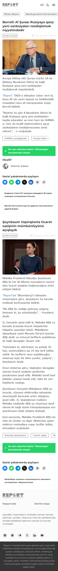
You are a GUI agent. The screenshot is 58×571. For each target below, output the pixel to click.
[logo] (10, 5)
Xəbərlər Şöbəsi (19, 166)
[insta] (12, 535)
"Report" (7, 295)
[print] (37, 182)
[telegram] (17, 182)
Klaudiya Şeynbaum (15, 435)
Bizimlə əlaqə (42, 503)
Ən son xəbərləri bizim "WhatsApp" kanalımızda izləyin (28, 151)
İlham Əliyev (11, 14)
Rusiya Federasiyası (43, 138)
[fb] (4, 182)
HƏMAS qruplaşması (15, 138)
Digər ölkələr (10, 36)
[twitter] (24, 182)
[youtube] (42, 535)
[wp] (11, 182)
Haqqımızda (9, 503)
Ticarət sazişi (40, 435)
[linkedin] (30, 182)
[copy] (43, 182)
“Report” (7, 95)
